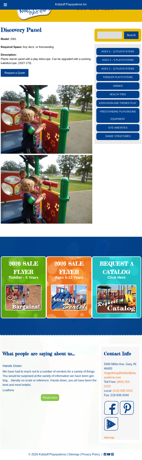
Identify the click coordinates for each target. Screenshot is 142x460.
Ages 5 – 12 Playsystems (117, 51)
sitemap (109, 437)
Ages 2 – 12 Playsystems (117, 68)
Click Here (116, 277)
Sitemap (73, 454)
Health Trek (118, 94)
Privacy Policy (90, 454)
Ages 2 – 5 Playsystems (118, 60)
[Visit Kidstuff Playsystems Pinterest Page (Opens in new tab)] (112, 454)
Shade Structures (118, 136)
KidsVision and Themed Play (117, 103)
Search (131, 35)
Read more (50, 397)
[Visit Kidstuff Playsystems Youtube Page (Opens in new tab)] (108, 454)
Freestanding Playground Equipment (118, 115)
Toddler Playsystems (118, 77)
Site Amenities (118, 127)
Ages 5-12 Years (69, 277)
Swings (118, 86)
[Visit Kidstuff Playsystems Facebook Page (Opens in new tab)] (105, 454)
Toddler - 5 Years (23, 277)
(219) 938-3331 (123, 390)
